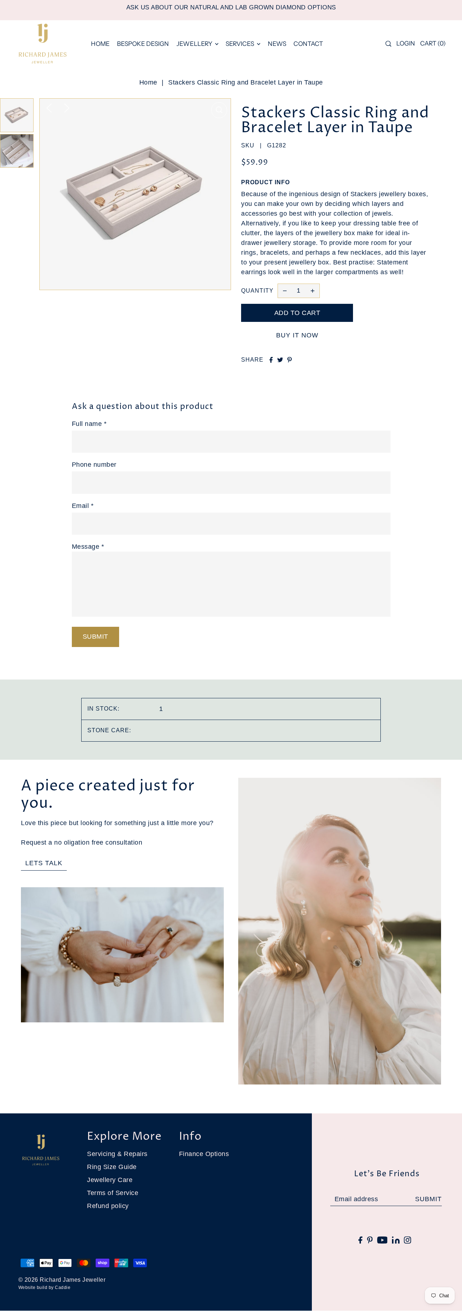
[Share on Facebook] (271, 360)
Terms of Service (112, 1192)
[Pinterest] (370, 1240)
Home (148, 82)
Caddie (62, 1287)
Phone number (94, 464)
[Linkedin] (396, 1240)
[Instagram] (407, 1240)
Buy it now (297, 335)
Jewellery (194, 43)
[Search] (388, 44)
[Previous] (49, 108)
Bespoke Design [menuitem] (143, 43)
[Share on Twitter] (280, 360)
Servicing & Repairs (117, 1153)
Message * (88, 546)
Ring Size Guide (112, 1166)
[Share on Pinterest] (289, 360)
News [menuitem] (277, 43)
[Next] (67, 108)
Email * (83, 505)
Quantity (257, 291)
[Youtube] (382, 1240)
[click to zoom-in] (219, 110)
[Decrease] (285, 291)
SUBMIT (428, 1199)
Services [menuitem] (240, 43)
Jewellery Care (109, 1179)
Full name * (89, 423)
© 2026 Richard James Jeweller (62, 1280)
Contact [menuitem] (308, 43)
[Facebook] (360, 1240)
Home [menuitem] (100, 43)
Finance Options (204, 1153)
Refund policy (108, 1205)
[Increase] (312, 291)
